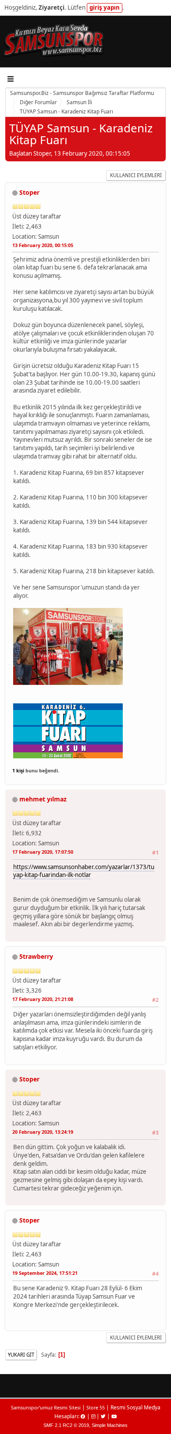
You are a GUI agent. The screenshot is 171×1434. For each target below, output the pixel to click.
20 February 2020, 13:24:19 (42, 1131)
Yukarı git (21, 1354)
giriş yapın (104, 7)
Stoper (29, 192)
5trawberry (36, 956)
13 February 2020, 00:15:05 (42, 245)
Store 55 (95, 1407)
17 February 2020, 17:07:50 (42, 851)
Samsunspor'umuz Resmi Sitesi (46, 1407)
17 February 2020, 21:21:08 (42, 999)
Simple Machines (110, 1425)
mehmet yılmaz (43, 799)
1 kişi (18, 770)
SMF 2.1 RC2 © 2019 (66, 1425)
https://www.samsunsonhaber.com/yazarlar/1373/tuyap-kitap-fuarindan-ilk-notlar (83, 871)
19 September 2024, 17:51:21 (45, 1273)
